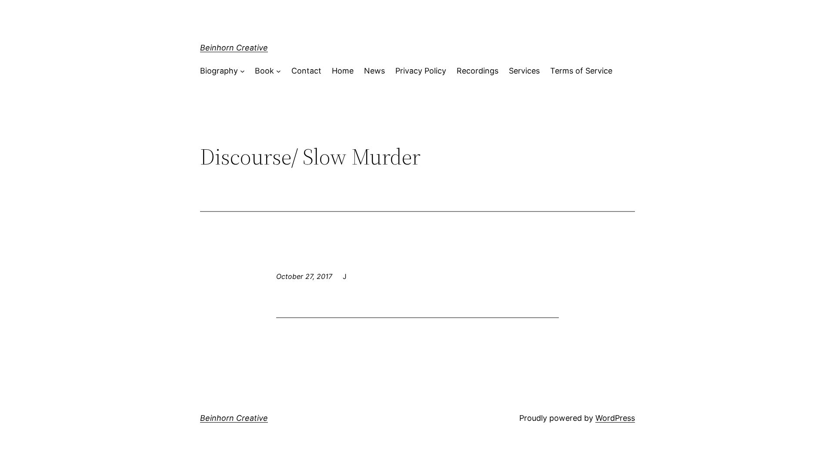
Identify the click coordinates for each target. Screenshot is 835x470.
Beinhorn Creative (234, 47)
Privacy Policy (420, 70)
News (374, 70)
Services (524, 70)
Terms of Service (581, 70)
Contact (306, 70)
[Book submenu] (278, 71)
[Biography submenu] (242, 71)
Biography (219, 70)
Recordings (477, 70)
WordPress (615, 418)
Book (264, 70)
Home (343, 70)
